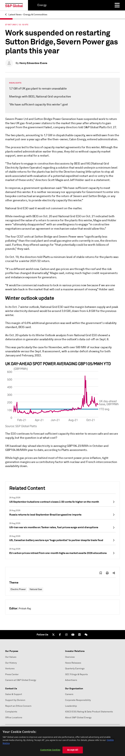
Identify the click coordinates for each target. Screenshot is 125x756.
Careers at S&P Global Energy (20, 680)
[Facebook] (59, 634)
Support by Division (15, 700)
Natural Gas (36, 589)
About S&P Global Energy (78, 717)
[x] (53, 634)
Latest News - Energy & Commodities (27, 14)
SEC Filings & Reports (76, 674)
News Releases (73, 662)
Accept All (72, 749)
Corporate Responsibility (78, 700)
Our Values (10, 657)
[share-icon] (114, 573)
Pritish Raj (25, 608)
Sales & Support (13, 694)
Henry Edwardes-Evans (33, 63)
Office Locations (13, 717)
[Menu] (117, 5)
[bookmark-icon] (101, 573)
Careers (69, 694)
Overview (70, 657)
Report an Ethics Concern (18, 706)
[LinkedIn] (79, 634)
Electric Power (18, 589)
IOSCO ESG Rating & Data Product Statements (89, 711)
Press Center (12, 674)
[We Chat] (86, 634)
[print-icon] (107, 573)
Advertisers (71, 680)
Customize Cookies (50, 749)
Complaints (11, 711)
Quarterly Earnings (74, 668)
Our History (11, 662)
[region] (62, 741)
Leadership (71, 706)
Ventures (9, 668)
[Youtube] (73, 634)
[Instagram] (66, 634)
